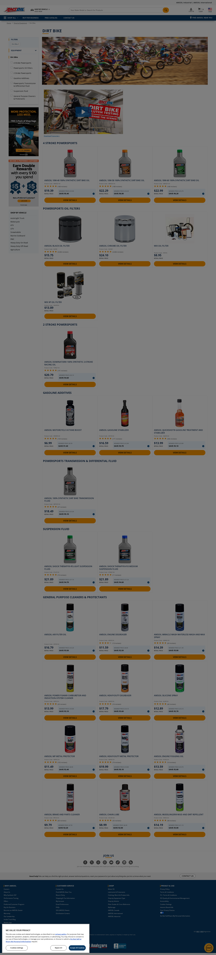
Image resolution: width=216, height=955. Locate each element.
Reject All (58, 948)
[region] (46, 938)
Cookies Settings (16, 948)
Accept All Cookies (77, 948)
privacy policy (60, 934)
